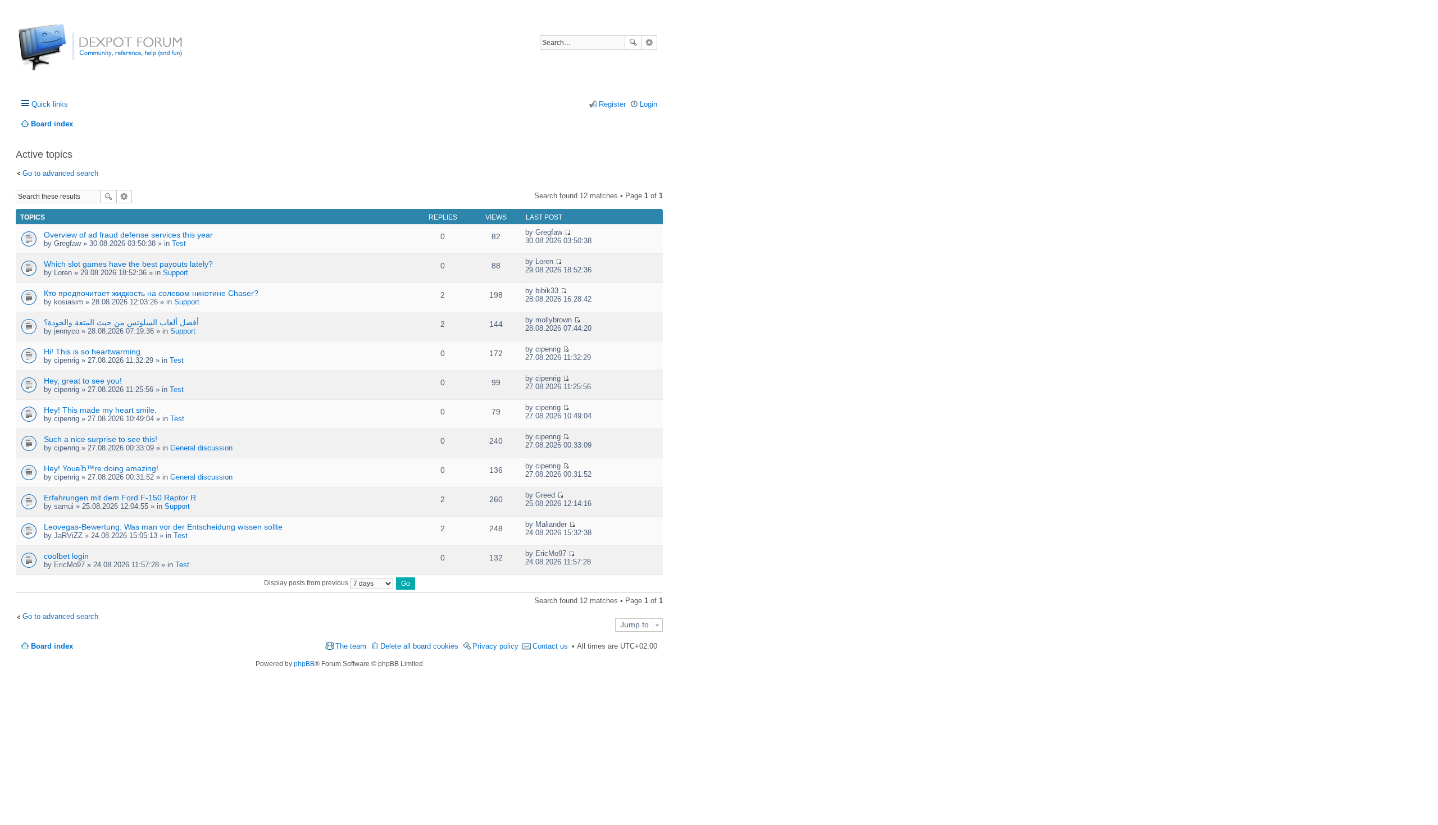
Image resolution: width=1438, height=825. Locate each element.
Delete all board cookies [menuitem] (419, 646)
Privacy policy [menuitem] (495, 646)
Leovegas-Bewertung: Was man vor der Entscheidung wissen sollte (163, 526)
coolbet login (66, 555)
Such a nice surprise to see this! (100, 439)
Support (175, 272)
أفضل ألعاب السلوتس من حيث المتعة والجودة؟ (121, 322)
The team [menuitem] (350, 646)
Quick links (49, 104)
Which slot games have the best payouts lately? (128, 263)
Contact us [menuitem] (550, 646)
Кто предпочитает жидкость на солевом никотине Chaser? (151, 293)
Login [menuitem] (648, 104)
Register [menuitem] (612, 104)
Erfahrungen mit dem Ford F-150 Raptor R (120, 497)
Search (633, 42)
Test (179, 243)
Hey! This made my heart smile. (100, 409)
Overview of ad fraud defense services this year (128, 234)
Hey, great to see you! (83, 380)
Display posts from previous (307, 583)
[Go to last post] (568, 232)
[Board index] (60, 53)
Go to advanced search (60, 173)
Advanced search (649, 42)
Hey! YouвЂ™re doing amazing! (101, 468)
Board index (52, 646)
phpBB (304, 664)
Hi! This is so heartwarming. (93, 351)
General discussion (201, 448)
